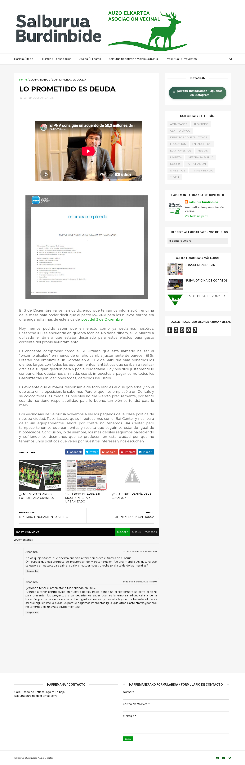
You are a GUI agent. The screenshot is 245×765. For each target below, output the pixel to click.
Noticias (175, 163)
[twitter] (230, 758)
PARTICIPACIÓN (196, 163)
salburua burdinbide (203, 202)
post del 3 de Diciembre (102, 319)
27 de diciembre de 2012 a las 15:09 (140, 581)
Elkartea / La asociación (56, 59)
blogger (122, 532)
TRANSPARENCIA (202, 170)
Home (23, 79)
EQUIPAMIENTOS (39, 79)
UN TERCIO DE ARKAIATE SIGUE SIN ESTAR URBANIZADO (83, 497)
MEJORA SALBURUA (200, 157)
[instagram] (217, 758)
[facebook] (223, 758)
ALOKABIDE (201, 124)
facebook (151, 532)
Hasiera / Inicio (23, 59)
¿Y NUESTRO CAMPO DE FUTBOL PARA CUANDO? (36, 496)
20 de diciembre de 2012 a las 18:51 (140, 551)
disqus (136, 532)
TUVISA (174, 177)
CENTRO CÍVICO (180, 130)
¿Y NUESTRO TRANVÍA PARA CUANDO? (131, 496)
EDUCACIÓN (178, 143)
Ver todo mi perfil (196, 216)
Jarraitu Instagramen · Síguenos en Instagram (199, 93)
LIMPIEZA (176, 157)
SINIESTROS (177, 170)
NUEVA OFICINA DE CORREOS (206, 280)
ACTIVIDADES (178, 124)
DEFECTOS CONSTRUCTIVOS (188, 137)
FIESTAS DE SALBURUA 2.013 (205, 296)
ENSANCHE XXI (201, 143)
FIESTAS (203, 150)
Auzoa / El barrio (90, 59)
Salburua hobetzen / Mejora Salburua (133, 59)
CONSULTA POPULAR (200, 265)
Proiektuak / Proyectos (181, 59)
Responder (32, 571)
